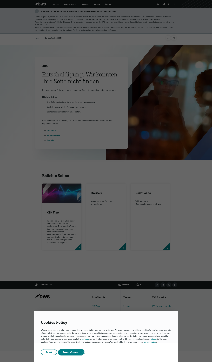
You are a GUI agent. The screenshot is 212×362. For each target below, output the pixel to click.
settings (85, 339)
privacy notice (150, 341)
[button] (49, 352)
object (154, 339)
